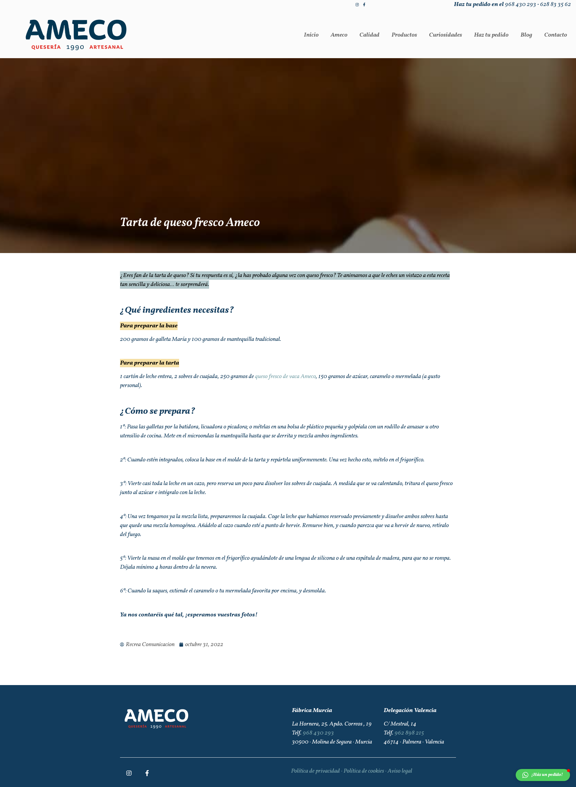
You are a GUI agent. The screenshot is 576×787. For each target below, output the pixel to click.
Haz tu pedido (491, 35)
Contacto (555, 35)
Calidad (369, 35)
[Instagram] (357, 4)
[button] (543, 775)
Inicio (311, 35)
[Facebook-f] (364, 4)
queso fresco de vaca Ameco (285, 376)
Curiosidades (445, 35)
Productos (404, 35)
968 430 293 (520, 4)
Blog (526, 35)
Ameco (339, 35)
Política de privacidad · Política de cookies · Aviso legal (351, 771)
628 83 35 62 (555, 4)
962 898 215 (409, 733)
